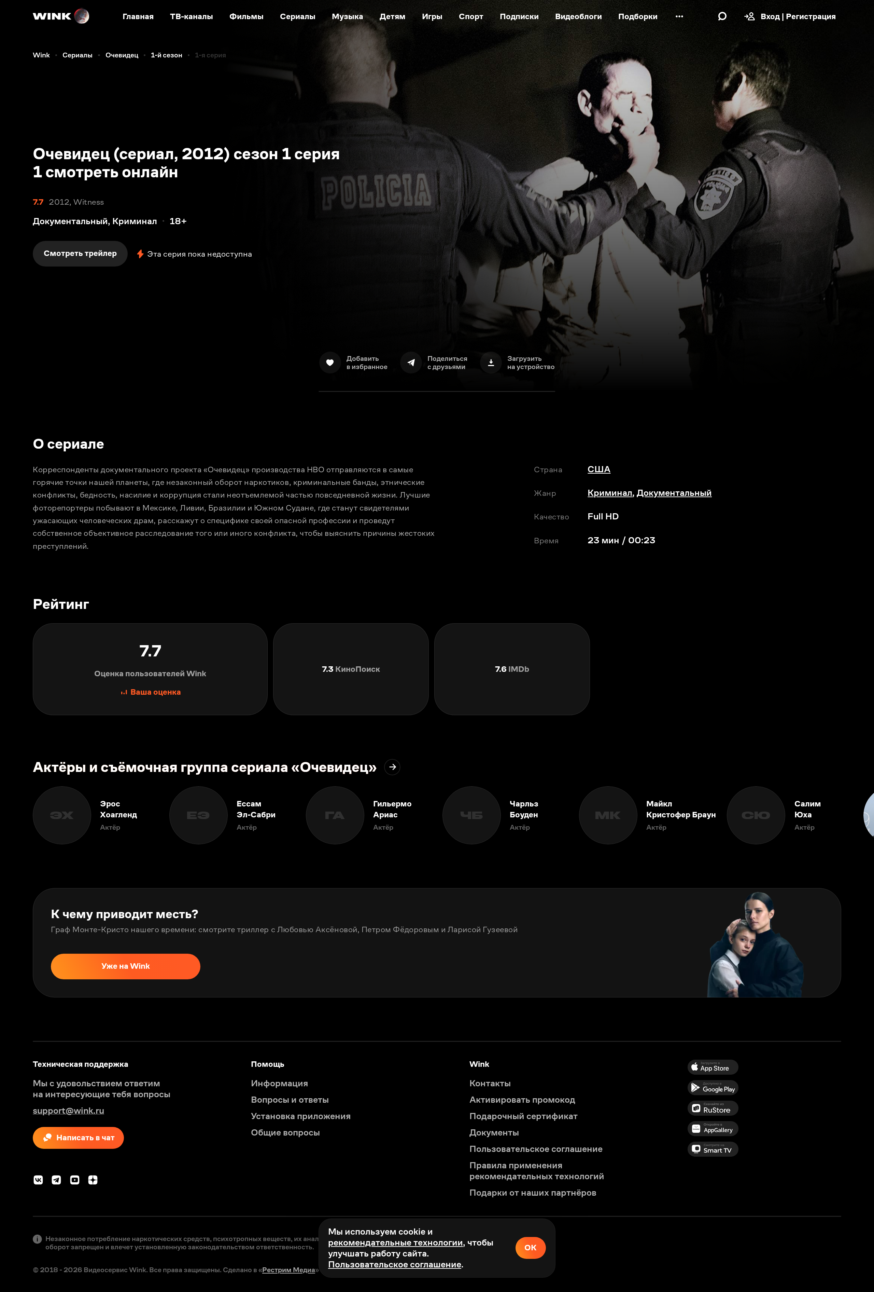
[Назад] (16, 815)
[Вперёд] (857, 815)
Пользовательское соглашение (394, 1264)
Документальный (674, 493)
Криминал (610, 493)
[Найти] (722, 16)
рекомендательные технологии (395, 1242)
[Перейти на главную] (61, 16)
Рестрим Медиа (288, 1270)
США (599, 469)
